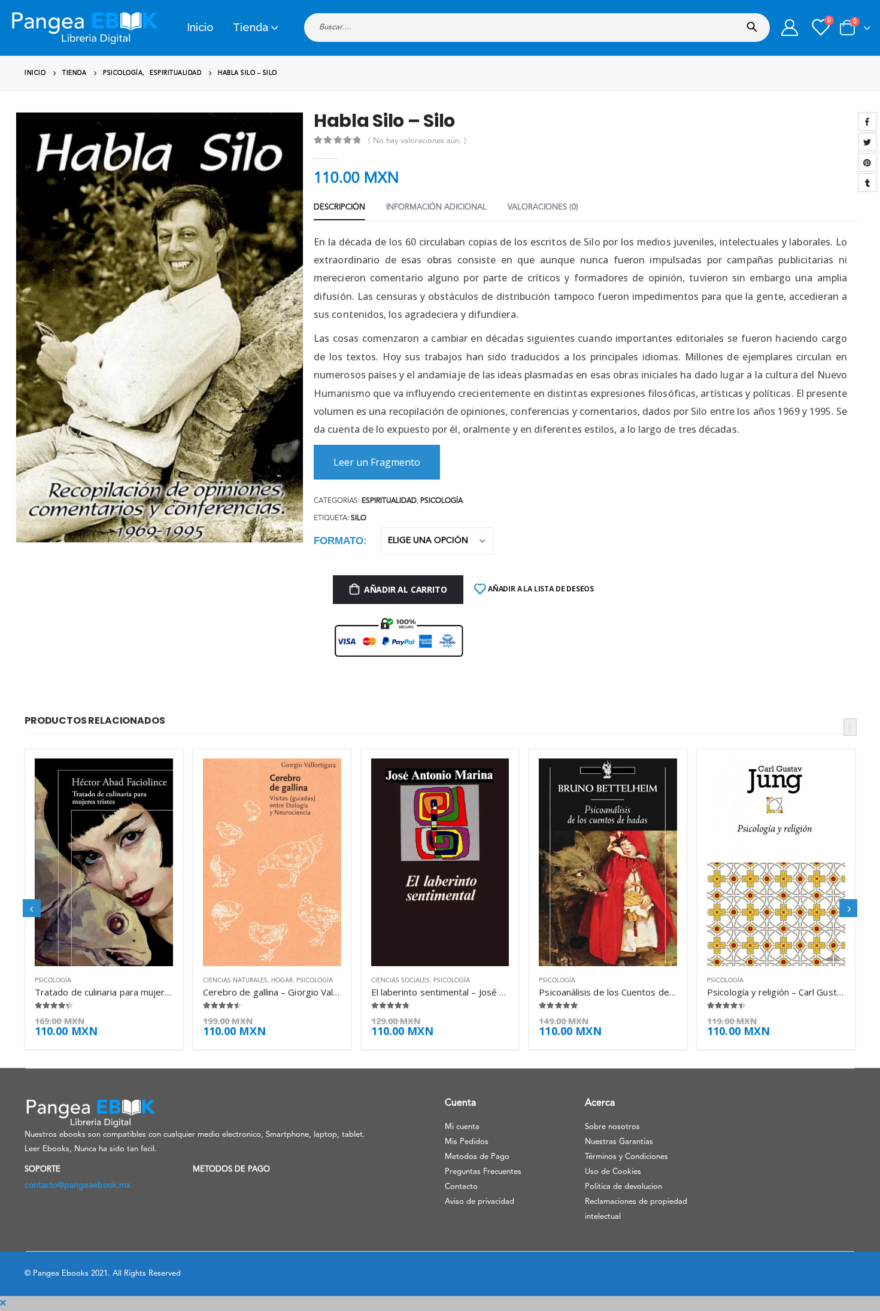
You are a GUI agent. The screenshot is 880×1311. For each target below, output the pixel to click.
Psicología (441, 501)
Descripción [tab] (339, 207)
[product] (104, 862)
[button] (850, 727)
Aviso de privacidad (479, 1202)
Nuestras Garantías (619, 1142)
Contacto (461, 1187)
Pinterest (867, 162)
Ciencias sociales (400, 981)
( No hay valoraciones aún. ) (417, 141)
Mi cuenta (462, 1127)
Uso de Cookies (613, 1172)
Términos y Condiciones (626, 1157)
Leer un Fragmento (376, 462)
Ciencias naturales (235, 981)
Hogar (282, 981)
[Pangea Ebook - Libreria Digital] (84, 28)
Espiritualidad (389, 501)
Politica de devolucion (623, 1187)
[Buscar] (754, 23)
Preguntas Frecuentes (483, 1172)
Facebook (867, 121)
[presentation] (21, 336)
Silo (358, 518)
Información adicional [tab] (436, 207)
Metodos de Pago (477, 1157)
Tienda (250, 27)
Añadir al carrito (405, 589)
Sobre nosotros (612, 1127)
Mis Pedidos (466, 1142)
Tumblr (867, 182)
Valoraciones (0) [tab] (543, 207)
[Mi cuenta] (789, 28)
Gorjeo (867, 141)
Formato (338, 541)
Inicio (200, 27)
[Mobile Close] (3, 1303)
